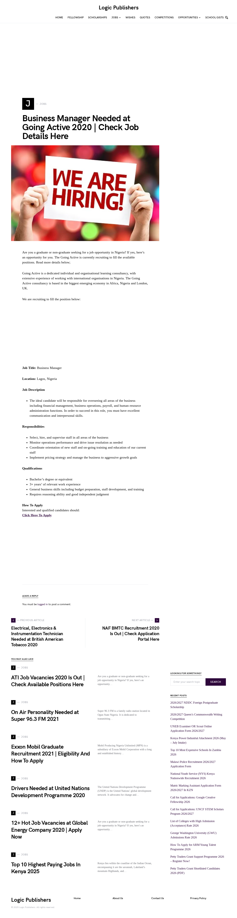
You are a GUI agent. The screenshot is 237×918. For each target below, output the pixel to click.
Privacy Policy (198, 898)
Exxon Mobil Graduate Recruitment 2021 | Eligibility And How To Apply (50, 754)
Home (77, 898)
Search (215, 681)
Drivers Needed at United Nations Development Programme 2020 (50, 792)
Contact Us (157, 898)
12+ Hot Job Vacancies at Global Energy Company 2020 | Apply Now (49, 830)
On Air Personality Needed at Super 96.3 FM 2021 (45, 716)
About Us (118, 898)
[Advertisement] (111, 60)
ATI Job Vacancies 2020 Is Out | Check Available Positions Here (48, 681)
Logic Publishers (118, 7)
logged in (42, 604)
